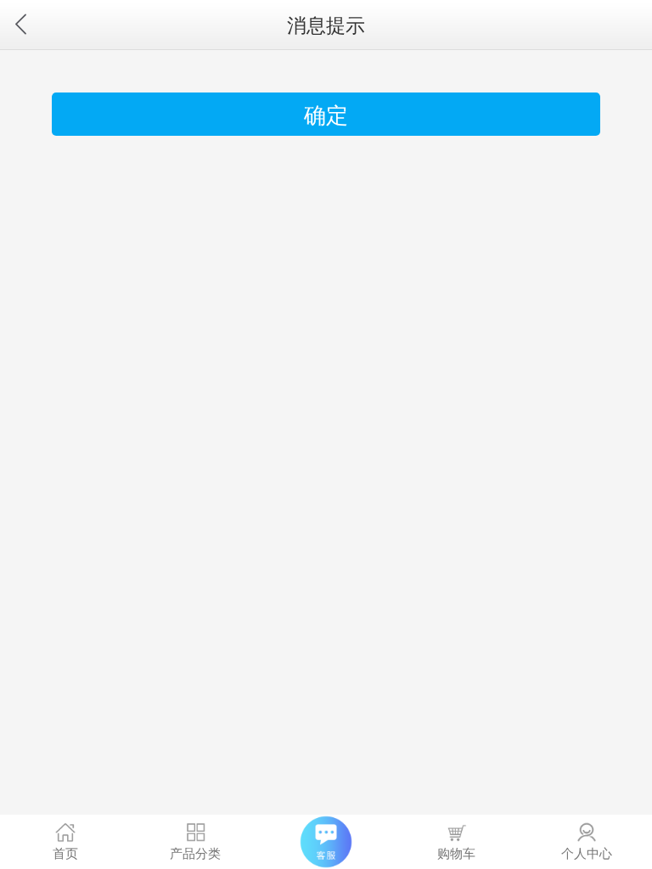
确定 (326, 113)
